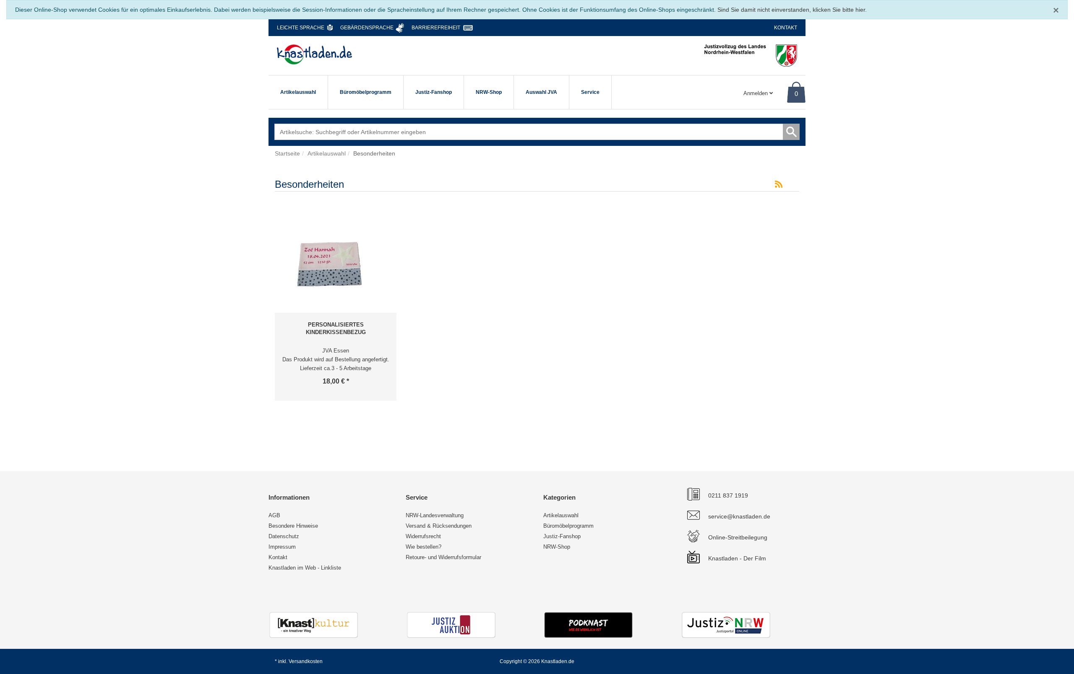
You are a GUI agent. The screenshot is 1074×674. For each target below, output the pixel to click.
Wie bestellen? (423, 547)
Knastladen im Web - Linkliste (304, 568)
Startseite (287, 153)
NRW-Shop (489, 92)
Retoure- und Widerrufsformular (443, 557)
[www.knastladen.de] (314, 54)
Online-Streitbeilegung (737, 537)
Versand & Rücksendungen (439, 526)
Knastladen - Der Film (737, 558)
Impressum (282, 547)
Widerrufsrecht (423, 536)
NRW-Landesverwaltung (435, 515)
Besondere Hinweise (293, 526)
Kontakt (785, 28)
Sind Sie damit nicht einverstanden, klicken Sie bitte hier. (792, 9)
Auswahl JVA (541, 92)
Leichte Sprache (300, 28)
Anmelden (756, 93)
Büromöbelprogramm (365, 92)
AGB (274, 515)
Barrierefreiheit (436, 28)
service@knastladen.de (739, 516)
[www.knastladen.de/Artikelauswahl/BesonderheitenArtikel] (778, 184)
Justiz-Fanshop (433, 92)
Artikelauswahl (298, 92)
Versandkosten (306, 661)
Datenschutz (283, 536)
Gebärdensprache (367, 28)
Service (590, 92)
